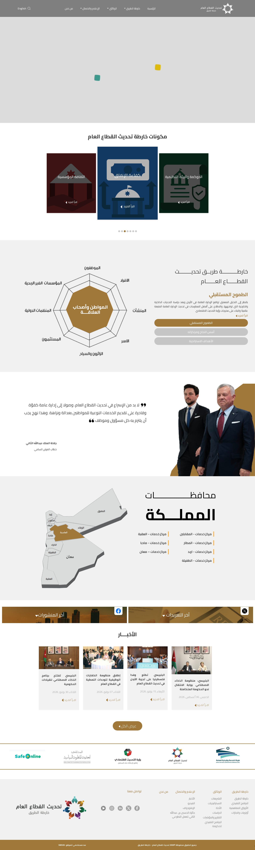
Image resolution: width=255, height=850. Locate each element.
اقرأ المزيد (242, 315)
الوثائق (113, 8)
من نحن (69, 8)
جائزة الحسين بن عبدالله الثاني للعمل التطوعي (182, 814)
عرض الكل (128, 725)
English (22, 8)
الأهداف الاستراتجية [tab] (201, 341)
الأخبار (192, 798)
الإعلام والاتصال (91, 8)
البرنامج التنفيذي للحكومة (213, 824)
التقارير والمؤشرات (212, 817)
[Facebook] (137, 808)
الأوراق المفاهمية (238, 808)
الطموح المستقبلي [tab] (201, 322)
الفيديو (191, 803)
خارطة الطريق (133, 8)
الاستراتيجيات (215, 803)
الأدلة (219, 808)
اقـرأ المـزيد (202, 705)
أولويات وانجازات (239, 812)
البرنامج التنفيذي (239, 803)
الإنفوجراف (189, 808)
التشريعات (216, 798)
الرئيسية (151, 8)
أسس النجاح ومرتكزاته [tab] (201, 332)
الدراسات (217, 812)
